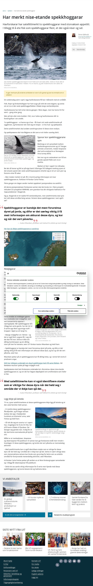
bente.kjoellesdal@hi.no (84, 36)
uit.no (4, 11)
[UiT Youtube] (74, 561)
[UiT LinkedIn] (79, 561)
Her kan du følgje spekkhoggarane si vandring (21, 229)
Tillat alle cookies (72, 311)
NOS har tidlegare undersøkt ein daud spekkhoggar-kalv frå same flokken (31, 363)
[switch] (36, 298)
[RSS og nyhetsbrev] (57, 565)
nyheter (10, 11)
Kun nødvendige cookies (46, 311)
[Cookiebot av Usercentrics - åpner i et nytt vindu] (78, 273)
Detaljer (80, 305)
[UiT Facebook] (61, 561)
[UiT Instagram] (65, 561)
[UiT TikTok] (70, 561)
